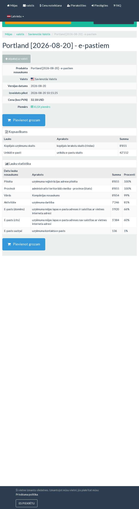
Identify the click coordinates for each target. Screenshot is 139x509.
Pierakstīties (78, 5)
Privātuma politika (27, 494)
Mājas (14, 5)
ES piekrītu (27, 503)
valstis (30, 5)
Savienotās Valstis (39, 34)
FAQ (118, 5)
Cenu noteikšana (51, 5)
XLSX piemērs (41, 106)
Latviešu (16, 16)
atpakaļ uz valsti (18, 58)
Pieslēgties (101, 5)
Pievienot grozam (25, 120)
